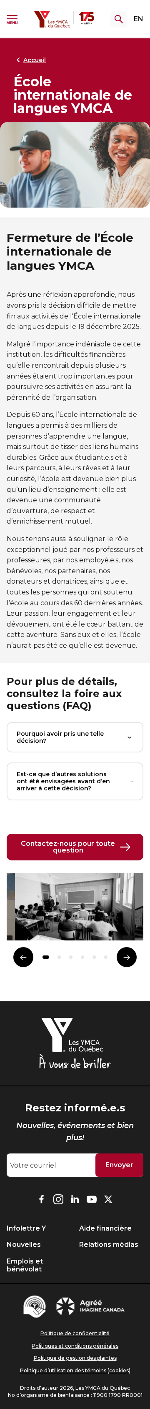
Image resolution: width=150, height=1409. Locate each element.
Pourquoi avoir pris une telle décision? (60, 737)
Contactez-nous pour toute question (68, 847)
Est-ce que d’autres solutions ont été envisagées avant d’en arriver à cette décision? (63, 781)
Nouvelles (24, 1245)
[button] (45, 957)
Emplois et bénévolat (25, 1265)
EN (138, 19)
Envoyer (119, 1165)
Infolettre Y (26, 1228)
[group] (75, 910)
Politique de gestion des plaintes (75, 1358)
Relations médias (108, 1245)
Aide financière (105, 1228)
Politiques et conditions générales (75, 1346)
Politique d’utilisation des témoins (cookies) (75, 1370)
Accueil (34, 60)
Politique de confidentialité (75, 1333)
